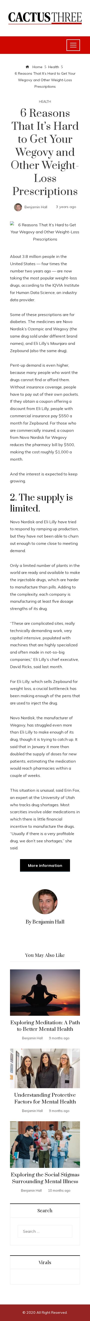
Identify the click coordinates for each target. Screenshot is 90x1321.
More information (45, 865)
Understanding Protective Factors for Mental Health (45, 1098)
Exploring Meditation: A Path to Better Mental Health (45, 1026)
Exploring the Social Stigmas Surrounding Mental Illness (45, 1178)
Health (45, 101)
